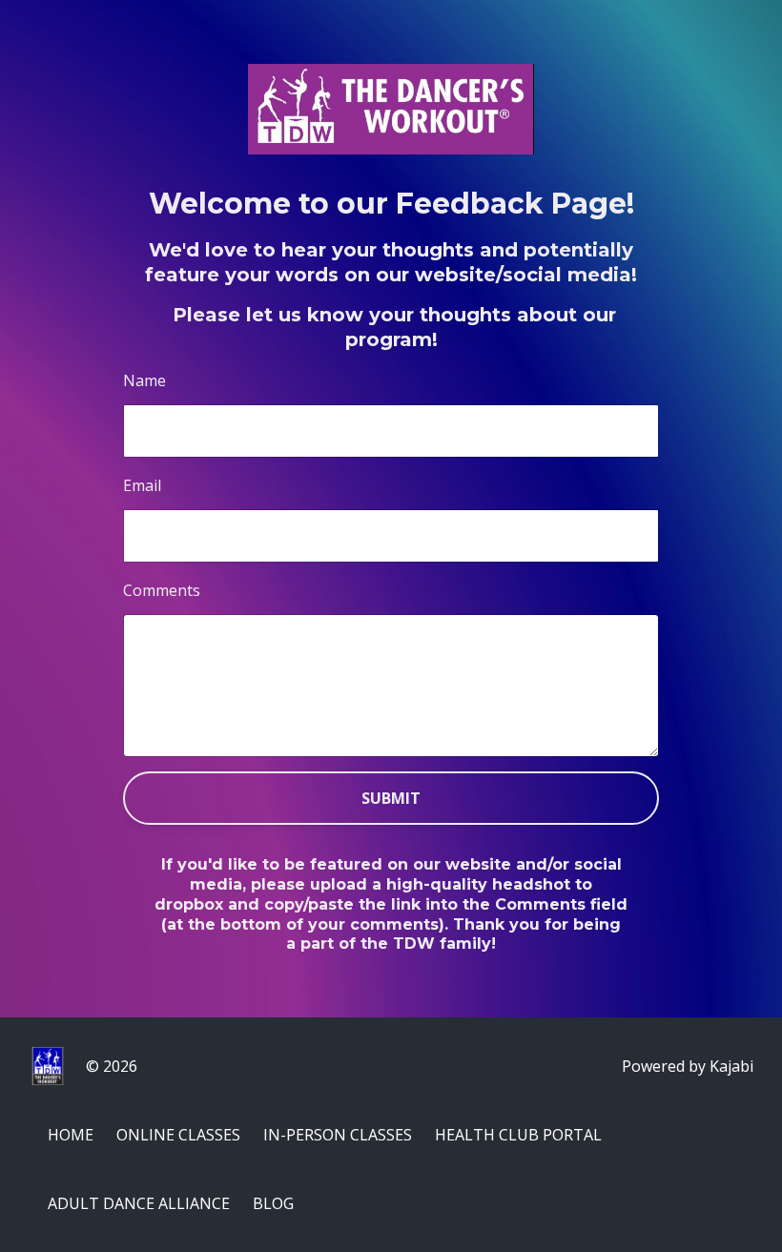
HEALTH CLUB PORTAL (518, 1134)
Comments (161, 590)
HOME (70, 1134)
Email (142, 485)
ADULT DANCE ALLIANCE (139, 1203)
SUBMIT (391, 798)
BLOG (273, 1203)
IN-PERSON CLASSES (337, 1134)
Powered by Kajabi (687, 1066)
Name (144, 380)
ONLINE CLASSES (178, 1134)
